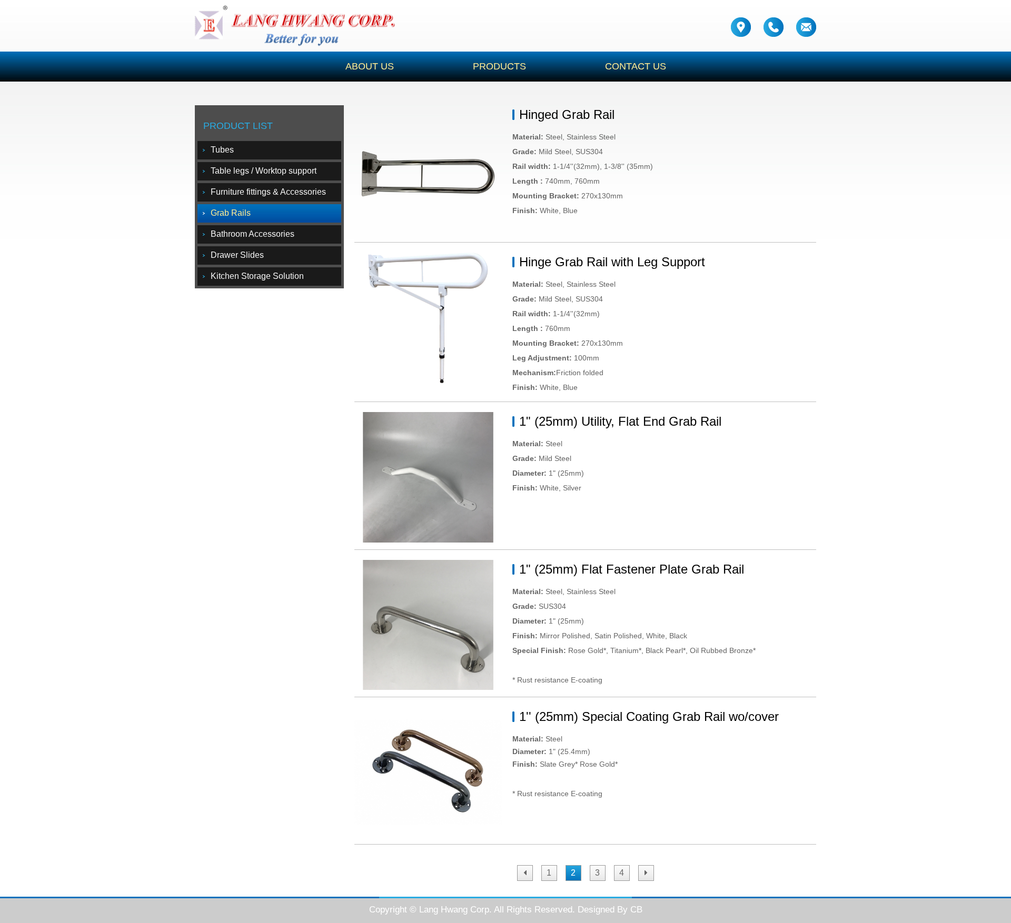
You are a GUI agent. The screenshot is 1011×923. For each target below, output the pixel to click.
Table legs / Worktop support (263, 170)
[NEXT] (646, 873)
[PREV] (525, 873)
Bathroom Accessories (252, 233)
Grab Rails (231, 212)
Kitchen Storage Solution (257, 276)
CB (636, 910)
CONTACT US (635, 66)
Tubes (222, 149)
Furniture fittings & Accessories (268, 191)
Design (591, 910)
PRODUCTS (499, 66)
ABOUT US (369, 66)
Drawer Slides (237, 254)
